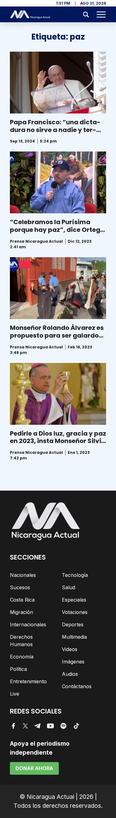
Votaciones (75, 612)
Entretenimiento (28, 681)
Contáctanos (77, 686)
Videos (69, 649)
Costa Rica (22, 600)
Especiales (74, 600)
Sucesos (20, 587)
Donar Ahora (34, 768)
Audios (70, 674)
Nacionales (23, 575)
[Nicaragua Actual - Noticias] (30, 14)
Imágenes (73, 661)
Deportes (73, 624)
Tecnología (75, 575)
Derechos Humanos (21, 640)
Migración (21, 612)
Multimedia (74, 637)
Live (14, 694)
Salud (68, 587)
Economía (21, 657)
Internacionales (28, 624)
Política (18, 669)
